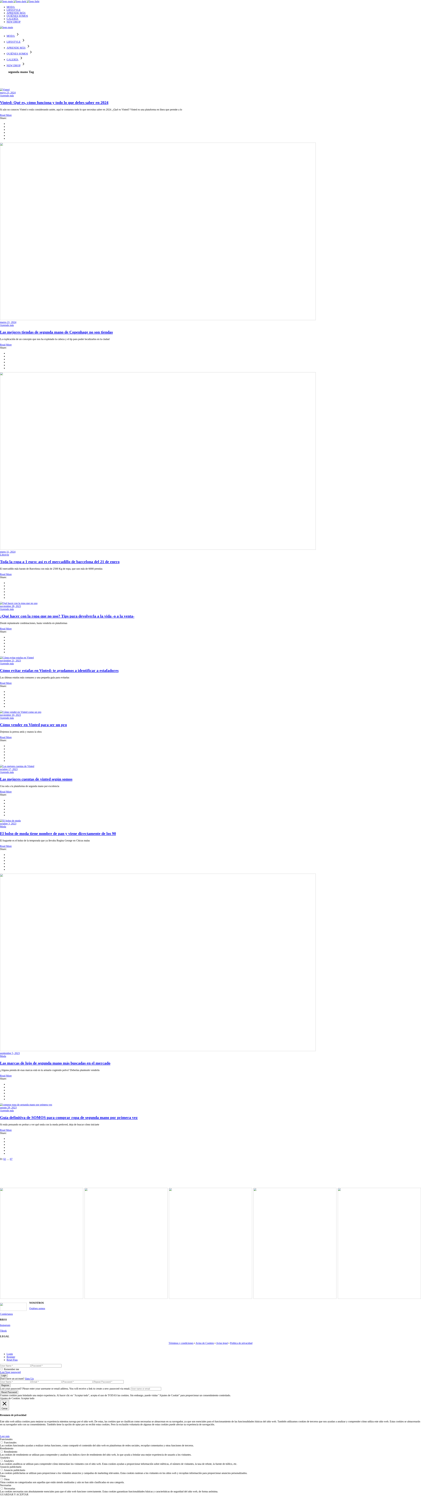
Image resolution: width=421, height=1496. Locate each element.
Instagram (5, 1325)
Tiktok (3, 1330)
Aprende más (7, 95)
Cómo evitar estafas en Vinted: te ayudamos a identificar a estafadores (59, 670)
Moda (3, 826)
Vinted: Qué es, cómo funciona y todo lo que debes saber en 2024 (54, 102)
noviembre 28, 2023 (10, 606)
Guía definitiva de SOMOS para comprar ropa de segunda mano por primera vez (69, 1117)
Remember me (11, 1369)
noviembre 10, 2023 (10, 715)
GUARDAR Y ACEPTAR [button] (14, 1494)
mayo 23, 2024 (8, 92)
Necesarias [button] (5, 1485)
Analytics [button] (5, 1457)
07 (11, 1159)
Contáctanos (6, 1314)
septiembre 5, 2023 (10, 1053)
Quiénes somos (37, 1308)
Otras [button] (3, 1476)
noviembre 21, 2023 (10, 660)
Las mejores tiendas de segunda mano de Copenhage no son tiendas (56, 332)
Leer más (5, 1436)
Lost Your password (10, 1372)
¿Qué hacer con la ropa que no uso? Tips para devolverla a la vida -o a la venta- (67, 616)
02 (4, 1159)
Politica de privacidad (241, 1343)
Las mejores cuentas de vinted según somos (36, 779)
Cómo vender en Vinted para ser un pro (33, 725)
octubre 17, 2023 (9, 769)
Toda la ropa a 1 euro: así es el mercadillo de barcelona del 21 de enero (60, 562)
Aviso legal (222, 1343)
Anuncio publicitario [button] (10, 1466)
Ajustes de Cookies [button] (10, 1398)
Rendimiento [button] (6, 1448)
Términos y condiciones (181, 1343)
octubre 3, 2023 (8, 823)
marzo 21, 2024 (8, 322)
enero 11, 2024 (7, 551)
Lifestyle (4, 554)
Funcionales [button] (6, 1439)
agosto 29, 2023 (8, 1107)
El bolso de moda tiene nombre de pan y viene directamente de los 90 (58, 833)
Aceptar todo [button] (27, 1398)
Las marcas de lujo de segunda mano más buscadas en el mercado (55, 1063)
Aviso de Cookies (205, 1343)
